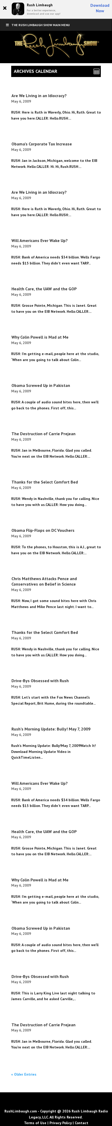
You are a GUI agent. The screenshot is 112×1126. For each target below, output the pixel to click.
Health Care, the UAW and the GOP (44, 288)
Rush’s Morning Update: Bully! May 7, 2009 (50, 729)
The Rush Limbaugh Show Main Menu (40, 25)
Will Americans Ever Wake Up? (39, 240)
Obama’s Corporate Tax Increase (41, 143)
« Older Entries (23, 1074)
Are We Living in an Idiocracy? (39, 95)
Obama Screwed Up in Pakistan (40, 385)
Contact (81, 1123)
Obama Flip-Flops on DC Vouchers (42, 530)
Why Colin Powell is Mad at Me (40, 337)
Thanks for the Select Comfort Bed (44, 482)
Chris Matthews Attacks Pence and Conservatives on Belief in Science (44, 581)
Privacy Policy (60, 1123)
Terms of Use (35, 1123)
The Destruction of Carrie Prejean (43, 433)
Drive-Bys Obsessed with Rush (40, 680)
